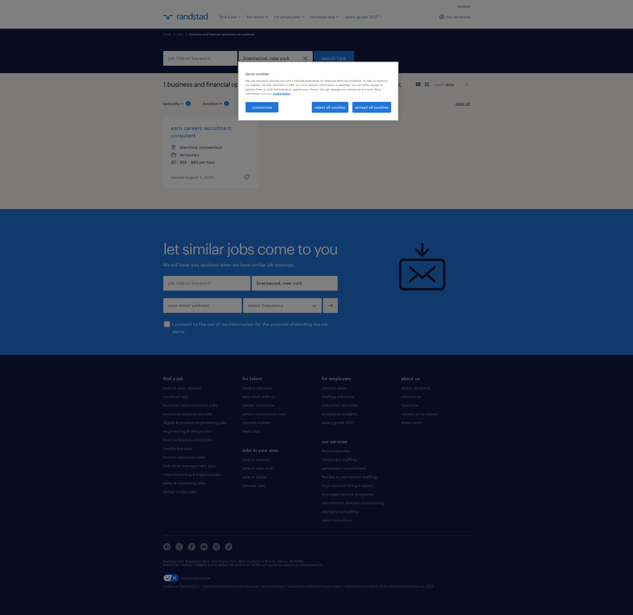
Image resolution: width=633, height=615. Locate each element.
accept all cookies (371, 107)
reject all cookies (330, 107)
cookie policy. (282, 93)
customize (262, 107)
